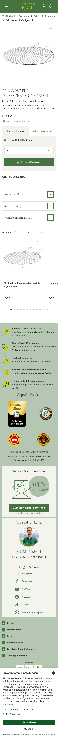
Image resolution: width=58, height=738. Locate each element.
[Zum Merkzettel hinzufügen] (50, 30)
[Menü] (6, 5)
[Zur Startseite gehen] (29, 5)
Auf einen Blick (13, 194)
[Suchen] (44, 6)
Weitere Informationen (18, 217)
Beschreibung (12, 206)
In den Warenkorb (31, 162)
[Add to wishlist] (38, 241)
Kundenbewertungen (19, 456)
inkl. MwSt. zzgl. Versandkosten (15, 121)
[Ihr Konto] (50, 6)
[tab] (42, 131)
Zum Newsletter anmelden (29, 507)
